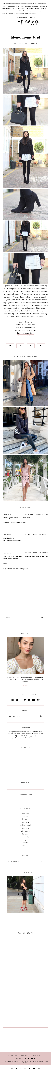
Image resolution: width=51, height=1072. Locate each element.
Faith (31, 336)
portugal (25, 822)
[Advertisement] (25, 985)
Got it (32, 17)
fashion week (25, 825)
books (25, 843)
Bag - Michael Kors (25, 333)
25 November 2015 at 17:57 (36, 553)
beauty (25, 819)
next (43, 617)
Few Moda (21, 288)
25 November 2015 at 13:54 (36, 514)
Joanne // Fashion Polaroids (14, 522)
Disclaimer (38, 1055)
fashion (33, 43)
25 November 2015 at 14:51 (37, 535)
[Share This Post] (20, 346)
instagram (25, 840)
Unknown (7, 514)
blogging (25, 828)
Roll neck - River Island (25, 325)
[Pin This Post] (30, 346)
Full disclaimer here (30, 738)
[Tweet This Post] (10, 346)
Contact (24, 1055)
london (25, 834)
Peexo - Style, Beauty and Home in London (29, 1061)
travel (25, 816)
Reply (5, 526)
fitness (25, 846)
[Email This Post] (41, 346)
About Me (13, 1055)
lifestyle (25, 837)
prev (8, 617)
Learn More (22, 17)
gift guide (25, 831)
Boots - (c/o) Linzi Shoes (25, 330)
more (25, 685)
